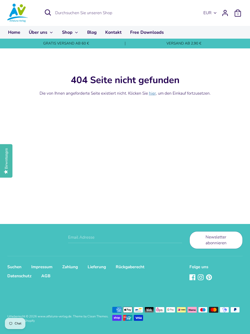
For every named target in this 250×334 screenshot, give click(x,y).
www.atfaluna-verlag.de (55, 316)
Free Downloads (147, 32)
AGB (46, 276)
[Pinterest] (209, 277)
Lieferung (97, 267)
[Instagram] (201, 277)
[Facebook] (192, 277)
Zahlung (70, 267)
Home (14, 32)
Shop (68, 32)
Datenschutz (19, 276)
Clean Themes (97, 316)
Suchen (14, 267)
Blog (92, 32)
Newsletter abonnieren (216, 240)
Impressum (41, 267)
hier (152, 93)
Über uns (39, 32)
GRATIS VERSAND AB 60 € (66, 43)
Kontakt (113, 32)
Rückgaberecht (130, 267)
